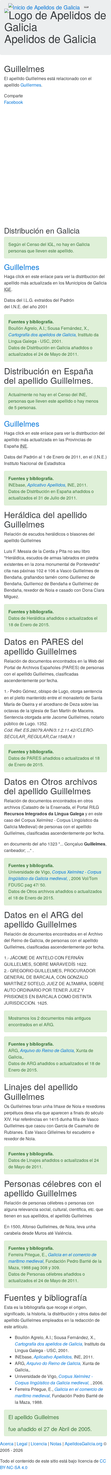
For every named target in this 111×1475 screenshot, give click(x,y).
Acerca (6, 1443)
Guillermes (30, 85)
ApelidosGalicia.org (83, 1443)
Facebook (13, 102)
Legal (22, 1443)
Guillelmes (22, 266)
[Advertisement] (55, 168)
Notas (55, 1443)
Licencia (39, 1443)
